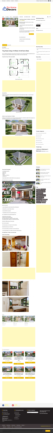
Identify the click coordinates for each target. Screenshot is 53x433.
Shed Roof (38, 140)
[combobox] (32, 412)
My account (3, 0)
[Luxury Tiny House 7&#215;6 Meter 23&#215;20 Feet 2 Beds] (7, 319)
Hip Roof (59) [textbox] (32, 412)
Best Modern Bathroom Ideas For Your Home (43, 54)
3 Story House (18, 425)
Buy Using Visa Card (27, 16)
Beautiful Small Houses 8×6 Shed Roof (7, 226)
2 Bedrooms (44, 149)
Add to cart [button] (7, 362)
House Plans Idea (15, 16)
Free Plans (21, 16)
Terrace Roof (39, 142)
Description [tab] (4, 45)
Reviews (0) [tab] (9, 45)
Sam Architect (9, 216)
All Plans (7, 16)
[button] (16, 19)
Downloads (33, 16)
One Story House (28, 39)
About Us (12, 0)
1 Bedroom (38, 149)
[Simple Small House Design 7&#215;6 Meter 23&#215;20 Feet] (30, 319)
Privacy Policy (18, 414)
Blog (10, 16)
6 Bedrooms (39, 199)
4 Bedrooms (43, 151)
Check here (17, 228)
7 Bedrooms (45, 199)
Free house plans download (41, 133)
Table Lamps (43, 202)
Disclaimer (3, 425)
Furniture (39, 202)
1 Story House (8, 425)
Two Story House (39, 144)
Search (38, 25)
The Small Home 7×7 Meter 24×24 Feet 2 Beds (9, 232)
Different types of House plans (10, 221)
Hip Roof (24, 39)
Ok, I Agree (47, 430)
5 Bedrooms (40, 197)
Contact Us (16, 0)
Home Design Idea (9, 217)
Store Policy (8, 0)
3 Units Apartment (40, 193)
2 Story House (13, 425)
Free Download (46, 151)
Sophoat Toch (14, 214)
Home (3, 16)
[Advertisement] (34, 9)
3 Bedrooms (41, 191)
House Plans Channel (15, 218)
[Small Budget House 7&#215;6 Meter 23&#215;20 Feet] (18, 319)
